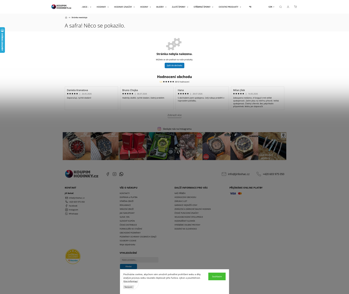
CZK (270, 7)
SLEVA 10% (125, 217)
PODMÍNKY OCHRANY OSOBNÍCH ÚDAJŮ (138, 236)
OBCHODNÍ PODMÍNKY (130, 232)
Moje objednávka (127, 244)
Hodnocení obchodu (174, 76)
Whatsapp (121, 174)
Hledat (128, 266)
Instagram (114, 174)
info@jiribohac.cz (238, 174)
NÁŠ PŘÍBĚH (179, 193)
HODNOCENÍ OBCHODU (185, 197)
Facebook (108, 174)
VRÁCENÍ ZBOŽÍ (127, 209)
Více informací (130, 281)
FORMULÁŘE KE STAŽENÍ (131, 228)
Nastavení (128, 287)
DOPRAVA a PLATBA (128, 197)
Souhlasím (217, 276)
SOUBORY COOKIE (128, 240)
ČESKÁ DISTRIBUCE (128, 224)
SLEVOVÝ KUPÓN (127, 221)
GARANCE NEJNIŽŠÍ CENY (185, 205)
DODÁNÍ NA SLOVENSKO (185, 228)
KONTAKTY (125, 193)
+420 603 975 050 (273, 174)
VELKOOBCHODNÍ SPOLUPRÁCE (188, 217)
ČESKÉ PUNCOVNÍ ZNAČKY (186, 213)
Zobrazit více (175, 115)
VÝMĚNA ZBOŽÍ (126, 201)
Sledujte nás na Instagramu (177, 128)
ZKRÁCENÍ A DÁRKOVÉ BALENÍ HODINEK (192, 209)
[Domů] (66, 17)
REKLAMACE (125, 205)
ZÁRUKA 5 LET (180, 201)
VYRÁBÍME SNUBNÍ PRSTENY (187, 224)
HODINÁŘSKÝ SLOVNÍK (184, 221)
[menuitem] (86, 7)
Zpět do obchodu (174, 65)
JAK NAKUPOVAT (127, 213)
